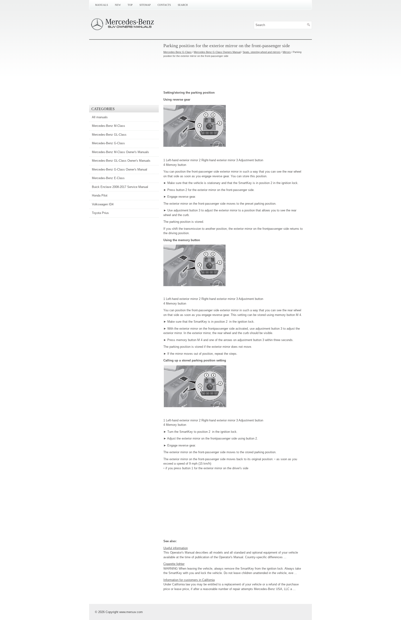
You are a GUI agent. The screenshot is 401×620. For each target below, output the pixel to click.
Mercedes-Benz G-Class (177, 52)
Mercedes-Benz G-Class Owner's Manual (119, 169)
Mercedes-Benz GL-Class (109, 134)
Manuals (101, 4)
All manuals (100, 117)
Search (183, 4)
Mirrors (287, 52)
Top (130, 4)
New (118, 4)
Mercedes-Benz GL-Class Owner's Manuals (121, 160)
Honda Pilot (99, 195)
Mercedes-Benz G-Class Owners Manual (217, 52)
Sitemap (145, 4)
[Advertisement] (233, 74)
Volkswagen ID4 (102, 204)
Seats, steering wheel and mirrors (262, 52)
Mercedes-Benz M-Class (108, 126)
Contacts (164, 4)
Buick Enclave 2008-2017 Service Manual (120, 187)
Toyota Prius (100, 213)
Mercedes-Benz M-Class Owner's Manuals (120, 152)
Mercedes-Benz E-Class (108, 178)
